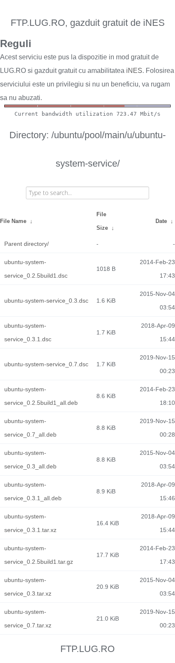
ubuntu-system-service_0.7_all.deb (30, 428)
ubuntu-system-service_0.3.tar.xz (27, 587)
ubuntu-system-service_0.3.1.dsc (27, 332)
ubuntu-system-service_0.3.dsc (46, 300)
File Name (13, 221)
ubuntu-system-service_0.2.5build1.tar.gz (38, 555)
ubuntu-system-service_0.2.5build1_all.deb (41, 396)
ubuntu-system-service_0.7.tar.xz (27, 618)
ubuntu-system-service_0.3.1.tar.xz (30, 523)
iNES (134, 70)
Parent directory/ (26, 243)
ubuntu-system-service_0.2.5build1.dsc (36, 269)
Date (161, 221)
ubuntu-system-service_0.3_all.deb (30, 459)
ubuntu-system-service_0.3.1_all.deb (33, 491)
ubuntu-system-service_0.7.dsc (46, 364)
